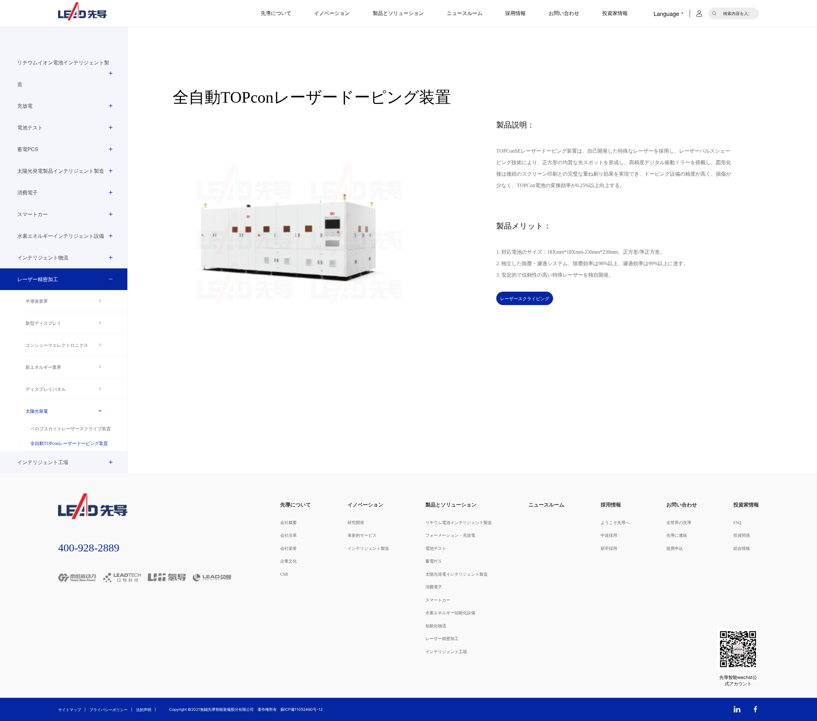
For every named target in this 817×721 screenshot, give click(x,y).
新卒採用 (609, 548)
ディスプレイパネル (46, 389)
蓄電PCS (27, 149)
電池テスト (30, 127)
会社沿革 (288, 535)
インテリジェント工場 (42, 462)
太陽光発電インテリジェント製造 (456, 574)
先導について (276, 13)
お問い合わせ (564, 13)
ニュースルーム (465, 13)
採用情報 (515, 13)
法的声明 (143, 709)
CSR (284, 574)
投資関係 (741, 535)
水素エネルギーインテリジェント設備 (60, 235)
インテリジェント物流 (42, 257)
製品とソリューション (398, 13)
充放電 (25, 105)
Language (666, 13)
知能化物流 (435, 625)
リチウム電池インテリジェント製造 (458, 522)
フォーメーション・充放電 (450, 535)
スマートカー (32, 214)
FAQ (737, 522)
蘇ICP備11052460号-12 (302, 709)
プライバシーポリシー (108, 709)
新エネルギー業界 (43, 367)
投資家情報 (615, 13)
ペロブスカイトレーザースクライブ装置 (70, 428)
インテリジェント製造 (368, 548)
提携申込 (674, 548)
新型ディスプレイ (43, 323)
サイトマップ (69, 709)
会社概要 (288, 522)
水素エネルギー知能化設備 (450, 612)
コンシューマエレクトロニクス (57, 345)
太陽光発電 (37, 411)
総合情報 (741, 548)
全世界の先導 (678, 522)
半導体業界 (37, 301)
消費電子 (27, 192)
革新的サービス (362, 535)
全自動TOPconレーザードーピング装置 (69, 443)
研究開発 (356, 522)
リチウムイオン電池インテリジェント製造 (63, 73)
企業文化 (288, 561)
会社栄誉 (288, 548)
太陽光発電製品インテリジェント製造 (60, 170)
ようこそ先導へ (615, 522)
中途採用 (609, 535)
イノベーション (332, 13)
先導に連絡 (676, 535)
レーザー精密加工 (37, 279)
